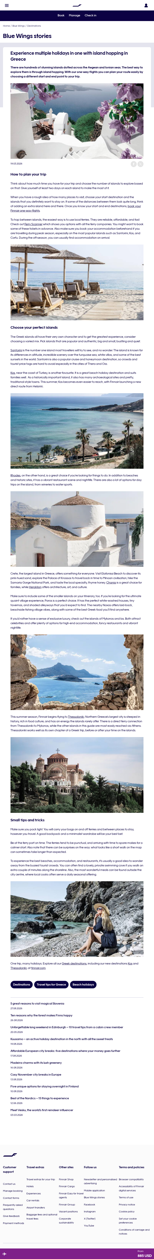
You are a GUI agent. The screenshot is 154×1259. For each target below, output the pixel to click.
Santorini (16, 350)
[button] (7, 5)
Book (61, 15)
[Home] (77, 5)
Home (6, 25)
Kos (13, 373)
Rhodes (15, 475)
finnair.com (38, 968)
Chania (111, 582)
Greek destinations (74, 963)
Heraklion (35, 587)
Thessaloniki (76, 716)
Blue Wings (18, 25)
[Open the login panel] (146, 5)
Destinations (34, 25)
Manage (74, 15)
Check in (90, 15)
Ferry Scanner (33, 224)
